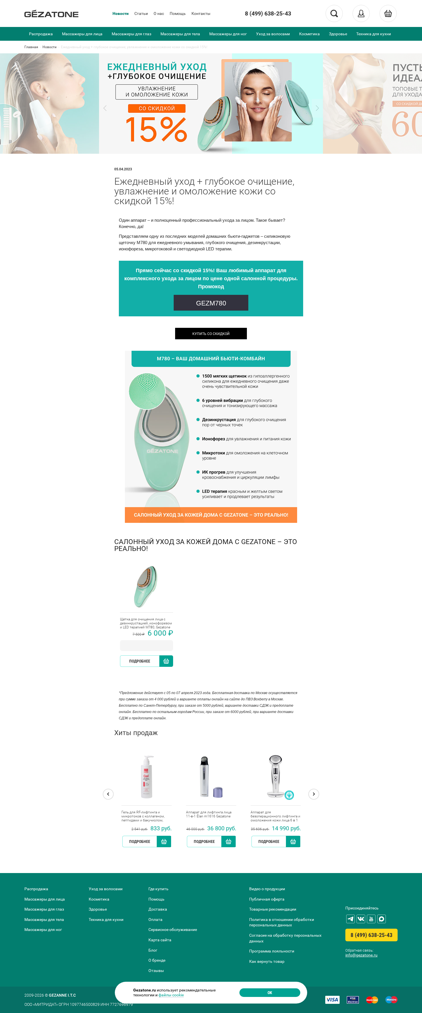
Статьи (141, 13)
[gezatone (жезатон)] (51, 13)
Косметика (309, 34)
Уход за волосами (273, 34)
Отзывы (156, 970)
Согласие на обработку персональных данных (285, 938)
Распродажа (41, 34)
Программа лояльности (271, 951)
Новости (121, 13)
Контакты (200, 13)
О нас (159, 13)
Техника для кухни (373, 34)
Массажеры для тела (180, 34)
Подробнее (139, 661)
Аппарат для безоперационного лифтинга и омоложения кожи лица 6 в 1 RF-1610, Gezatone (275, 816)
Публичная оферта (266, 899)
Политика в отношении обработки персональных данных (281, 922)
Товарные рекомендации (272, 909)
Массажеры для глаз (131, 34)
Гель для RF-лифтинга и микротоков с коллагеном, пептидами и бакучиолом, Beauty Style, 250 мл (142, 816)
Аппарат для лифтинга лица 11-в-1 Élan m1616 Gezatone (208, 814)
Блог (152, 950)
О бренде (156, 960)
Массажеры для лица (82, 34)
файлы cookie (171, 995)
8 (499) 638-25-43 (268, 13)
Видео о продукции (267, 889)
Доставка (157, 909)
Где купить (158, 889)
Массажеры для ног (228, 34)
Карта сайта (159, 940)
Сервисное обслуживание (172, 929)
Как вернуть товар (266, 961)
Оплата (155, 919)
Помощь (178, 13)
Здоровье (338, 34)
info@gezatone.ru (361, 955)
